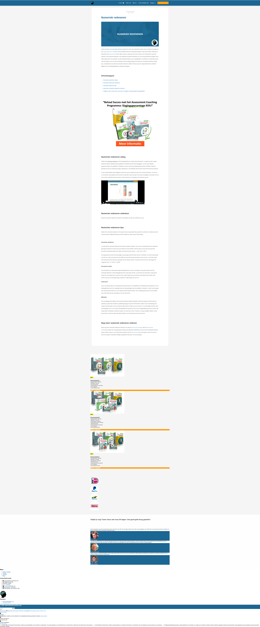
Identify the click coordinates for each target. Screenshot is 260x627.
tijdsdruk (137, 277)
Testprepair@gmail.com (9, 586)
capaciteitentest (107, 51)
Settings (16, 611)
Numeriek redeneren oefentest (111, 83)
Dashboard (10, 611)
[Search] (14, 608)
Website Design (23, 611)
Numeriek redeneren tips (110, 85)
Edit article (3, 611)
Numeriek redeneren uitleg (110, 80)
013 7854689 (7, 584)
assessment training (137, 327)
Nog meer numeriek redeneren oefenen (114, 88)
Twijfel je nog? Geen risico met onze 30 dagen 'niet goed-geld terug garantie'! (124, 91)
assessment (112, 54)
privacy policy (44, 616)
